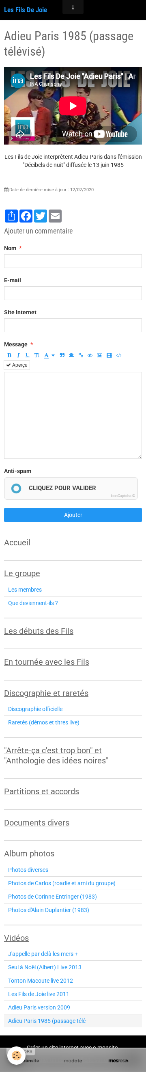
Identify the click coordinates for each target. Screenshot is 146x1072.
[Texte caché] (90, 355)
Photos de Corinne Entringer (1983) (52, 896)
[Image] (99, 355)
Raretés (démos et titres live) (43, 722)
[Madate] (73, 1061)
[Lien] (81, 355)
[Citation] (62, 355)
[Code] (119, 355)
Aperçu (19, 365)
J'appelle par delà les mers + (43, 954)
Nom (10, 248)
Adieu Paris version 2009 (39, 1007)
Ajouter (73, 515)
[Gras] (9, 355)
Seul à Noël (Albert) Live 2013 (45, 967)
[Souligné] (27, 355)
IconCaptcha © (123, 496)
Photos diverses (28, 870)
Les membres (25, 589)
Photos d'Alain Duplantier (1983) (48, 910)
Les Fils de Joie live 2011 (38, 994)
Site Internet (20, 312)
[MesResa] (118, 1061)
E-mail (12, 280)
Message (16, 344)
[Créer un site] (27, 1061)
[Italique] (18, 355)
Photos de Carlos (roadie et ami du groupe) (62, 883)
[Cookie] (16, 1055)
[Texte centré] (71, 355)
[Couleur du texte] (49, 355)
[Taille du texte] (37, 355)
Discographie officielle (35, 709)
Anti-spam (17, 471)
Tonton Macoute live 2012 (40, 980)
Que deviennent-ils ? (33, 603)
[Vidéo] (109, 355)
